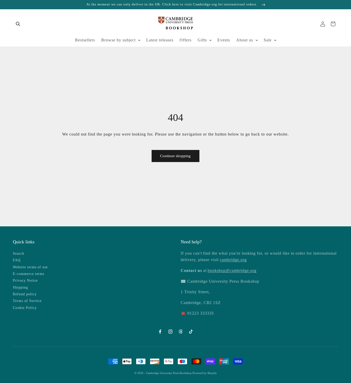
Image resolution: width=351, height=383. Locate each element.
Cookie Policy (24, 308)
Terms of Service (27, 301)
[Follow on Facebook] (160, 331)
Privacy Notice (25, 280)
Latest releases (159, 40)
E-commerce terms (28, 274)
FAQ (17, 260)
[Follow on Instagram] (170, 331)
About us (244, 40)
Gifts (202, 40)
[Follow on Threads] (180, 331)
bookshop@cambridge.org (232, 270)
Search (18, 253)
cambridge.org (233, 259)
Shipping (20, 287)
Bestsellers (85, 40)
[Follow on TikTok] (190, 331)
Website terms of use (30, 267)
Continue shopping (175, 156)
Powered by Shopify (204, 373)
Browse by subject (118, 40)
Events (223, 40)
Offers (185, 40)
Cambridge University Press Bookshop (169, 373)
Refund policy (24, 294)
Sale (268, 40)
